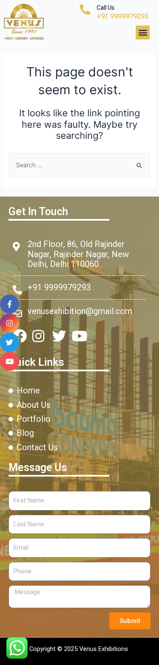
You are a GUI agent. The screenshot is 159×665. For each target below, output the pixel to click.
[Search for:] (79, 165)
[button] (143, 32)
